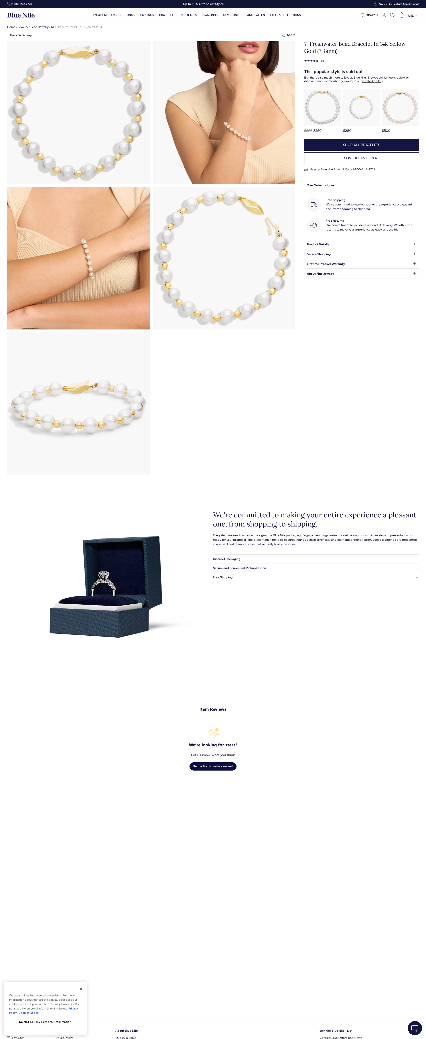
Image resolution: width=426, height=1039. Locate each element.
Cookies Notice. (28, 1012)
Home (11, 27)
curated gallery (372, 81)
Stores (383, 4)
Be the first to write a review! (213, 766)
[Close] (81, 989)
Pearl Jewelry (39, 27)
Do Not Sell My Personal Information (45, 1021)
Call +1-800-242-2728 (360, 169)
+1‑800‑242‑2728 (21, 4)
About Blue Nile (126, 1031)
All (52, 27)
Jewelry (23, 27)
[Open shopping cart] (401, 15)
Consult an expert (361, 158)
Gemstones (232, 15)
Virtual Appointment (406, 4)
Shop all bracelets (361, 145)
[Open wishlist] (392, 15)
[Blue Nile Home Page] (21, 15)
